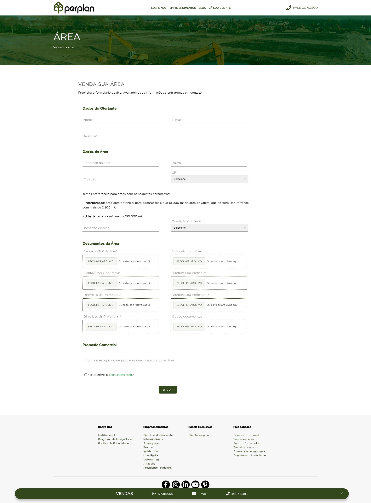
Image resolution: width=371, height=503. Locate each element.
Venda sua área (243, 439)
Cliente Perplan (198, 435)
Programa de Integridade (115, 439)
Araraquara (151, 443)
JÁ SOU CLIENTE (220, 7)
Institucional (106, 435)
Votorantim (151, 459)
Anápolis (149, 463)
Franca (148, 447)
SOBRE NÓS (158, 7)
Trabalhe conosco (245, 447)
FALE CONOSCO (305, 7)
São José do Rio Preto (158, 435)
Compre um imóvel (246, 435)
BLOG (202, 7)
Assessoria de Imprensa (249, 451)
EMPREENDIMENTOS (182, 7)
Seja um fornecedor (246, 443)
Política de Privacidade (113, 443)
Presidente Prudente (157, 467)
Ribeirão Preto (153, 439)
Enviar (168, 389)
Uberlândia (150, 455)
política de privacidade (120, 375)
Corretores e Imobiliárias (249, 455)
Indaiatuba (150, 451)
